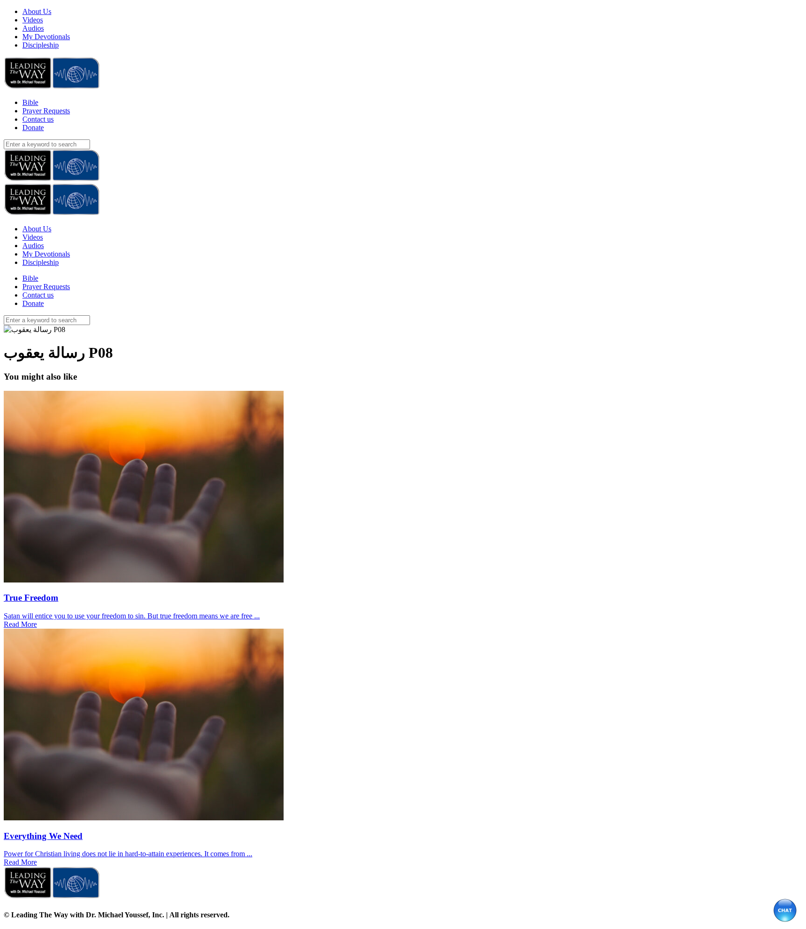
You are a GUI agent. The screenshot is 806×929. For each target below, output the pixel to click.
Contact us (38, 119)
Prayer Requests (46, 111)
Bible (30, 102)
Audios (33, 28)
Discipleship (40, 45)
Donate (33, 128)
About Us (36, 11)
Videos (32, 20)
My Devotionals (46, 37)
